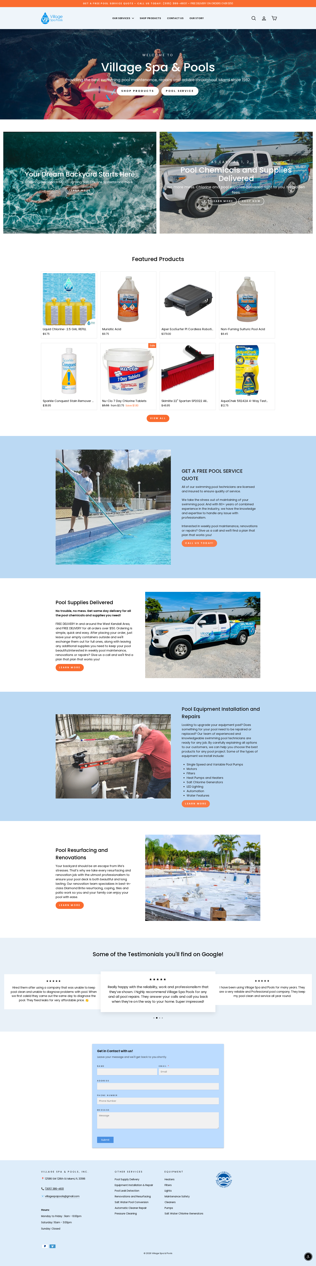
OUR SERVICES (121, 18)
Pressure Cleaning (126, 1213)
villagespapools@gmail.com (62, 1196)
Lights (168, 1190)
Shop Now (251, 201)
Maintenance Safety (177, 1196)
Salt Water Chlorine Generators (184, 1213)
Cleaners (170, 1202)
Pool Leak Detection (127, 1190)
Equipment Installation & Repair (134, 1185)
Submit (105, 1139)
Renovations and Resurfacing (133, 1196)
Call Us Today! (199, 543)
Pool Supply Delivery (127, 1179)
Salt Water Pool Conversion (131, 1202)
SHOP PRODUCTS (150, 18)
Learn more (222, 201)
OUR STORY (196, 18)
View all (158, 418)
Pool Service (180, 91)
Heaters (169, 1179)
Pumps (169, 1208)
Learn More (69, 667)
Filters (168, 1185)
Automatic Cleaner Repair (131, 1208)
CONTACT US (175, 18)
